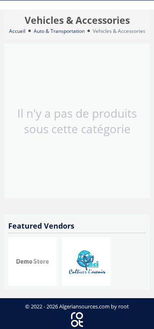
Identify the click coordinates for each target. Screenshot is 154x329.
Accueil (17, 31)
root (123, 306)
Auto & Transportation (59, 31)
